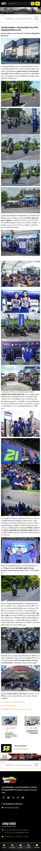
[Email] (23, 797)
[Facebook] (3, 797)
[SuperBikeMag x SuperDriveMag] (10, 779)
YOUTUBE (36, 847)
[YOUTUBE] (37, 845)
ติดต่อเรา (29, 847)
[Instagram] (13, 797)
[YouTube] (8, 797)
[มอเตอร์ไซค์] (12, 845)
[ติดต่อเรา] (29, 845)
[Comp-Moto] (9, 824)
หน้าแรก (4, 847)
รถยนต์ (20, 847)
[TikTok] (18, 797)
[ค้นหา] (32, 3)
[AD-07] (20, 18)
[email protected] (20, 749)
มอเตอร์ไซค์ (12, 847)
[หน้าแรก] (4, 845)
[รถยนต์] (20, 845)
